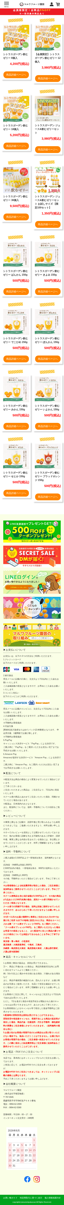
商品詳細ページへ (16, 74)
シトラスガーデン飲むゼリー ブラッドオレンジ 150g (47, 476)
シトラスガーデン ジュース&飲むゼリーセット (47, 129)
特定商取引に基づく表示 (31, 1198)
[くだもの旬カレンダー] (32, 608)
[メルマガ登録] (32, 557)
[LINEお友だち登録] (32, 531)
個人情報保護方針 (53, 1198)
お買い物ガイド (10, 1198)
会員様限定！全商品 (32, 12)
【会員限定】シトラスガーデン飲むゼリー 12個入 (48, 58)
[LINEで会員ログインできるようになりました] (32, 582)
